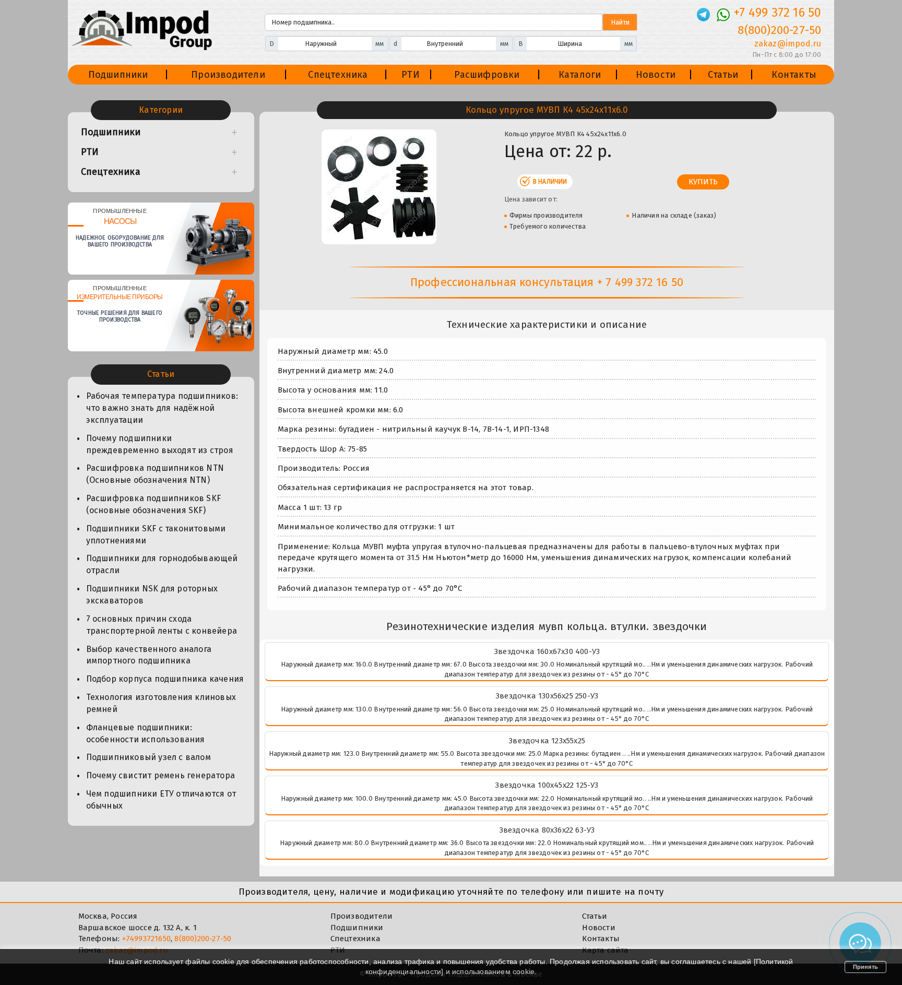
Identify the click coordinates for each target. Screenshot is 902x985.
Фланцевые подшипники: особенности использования (145, 733)
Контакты (794, 74)
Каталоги (580, 74)
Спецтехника (337, 74)
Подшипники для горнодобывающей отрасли (162, 564)
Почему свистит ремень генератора (160, 775)
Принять (865, 967)
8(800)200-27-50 (779, 30)
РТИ (410, 74)
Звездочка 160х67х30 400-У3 (547, 651)
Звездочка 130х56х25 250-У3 (546, 696)
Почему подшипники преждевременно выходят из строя (159, 444)
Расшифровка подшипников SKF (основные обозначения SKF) (153, 504)
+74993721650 (146, 938)
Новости (655, 74)
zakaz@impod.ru (787, 44)
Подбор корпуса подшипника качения (165, 679)
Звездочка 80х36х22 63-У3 (547, 830)
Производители (228, 74)
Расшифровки (486, 74)
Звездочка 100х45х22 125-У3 (546, 785)
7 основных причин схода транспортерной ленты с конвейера (161, 625)
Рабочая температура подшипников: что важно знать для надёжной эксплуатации (162, 408)
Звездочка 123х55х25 (546, 740)
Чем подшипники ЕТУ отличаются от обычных (161, 800)
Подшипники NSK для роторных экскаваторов (152, 595)
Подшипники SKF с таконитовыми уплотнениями (156, 534)
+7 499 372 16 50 (777, 12)
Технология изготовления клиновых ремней (161, 703)
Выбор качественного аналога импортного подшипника (148, 655)
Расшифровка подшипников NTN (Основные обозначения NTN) (155, 474)
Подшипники (118, 74)
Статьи (723, 74)
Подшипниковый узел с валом (148, 757)
